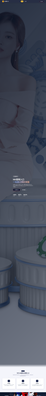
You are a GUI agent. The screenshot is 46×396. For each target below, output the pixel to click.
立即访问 (42, 1)
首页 (22, 1)
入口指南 (25, 1)
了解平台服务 (23, 189)
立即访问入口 (17, 189)
